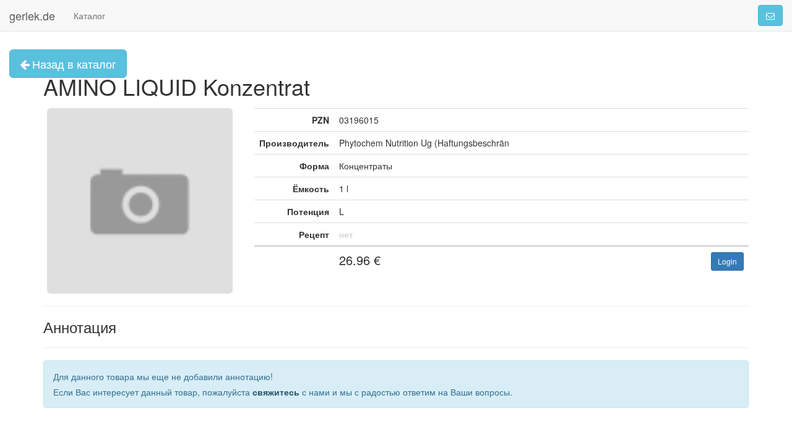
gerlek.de (32, 15)
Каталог (89, 15)
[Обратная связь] (770, 15)
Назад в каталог (72, 64)
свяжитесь (275, 392)
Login (727, 261)
